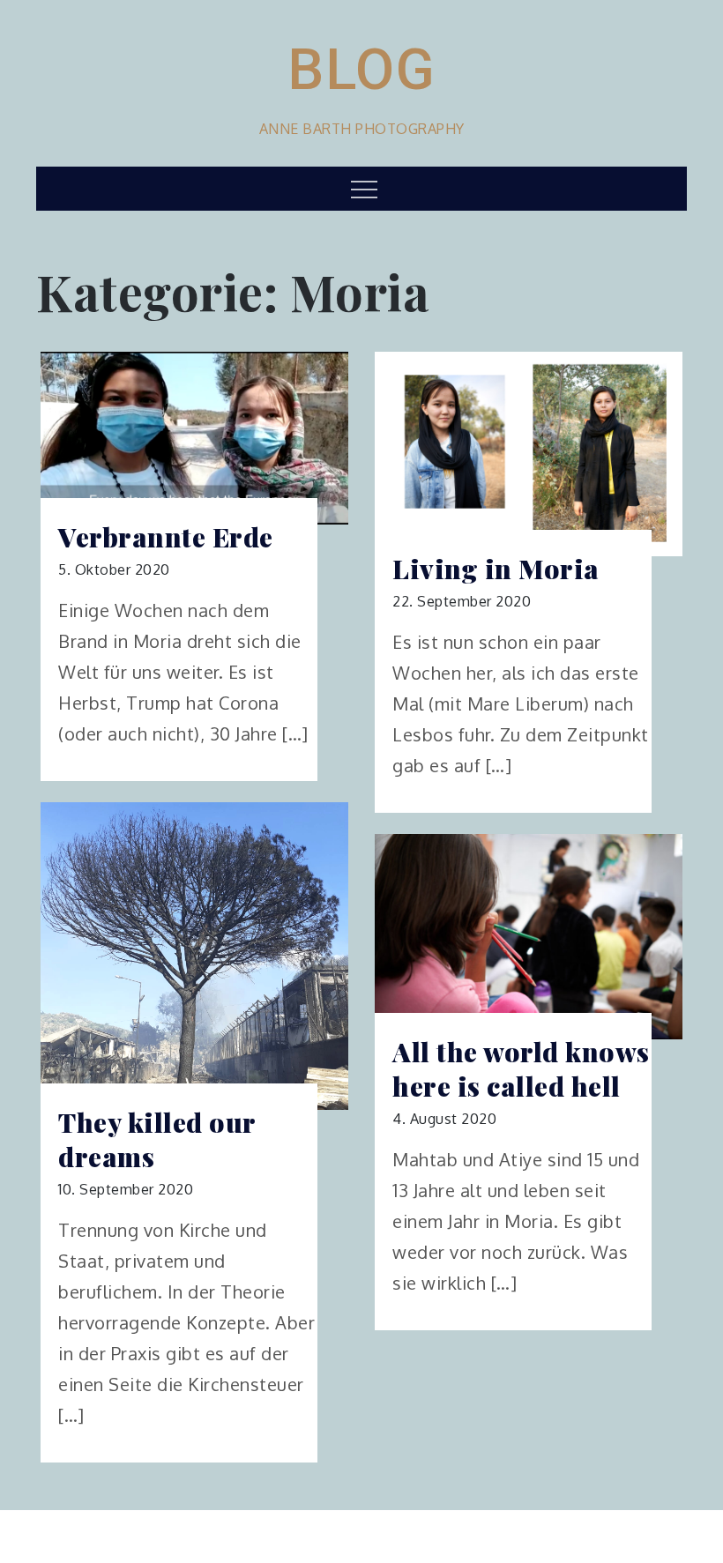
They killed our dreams (157, 1139)
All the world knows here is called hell (521, 1069)
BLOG (361, 69)
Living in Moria (496, 569)
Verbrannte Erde (165, 537)
